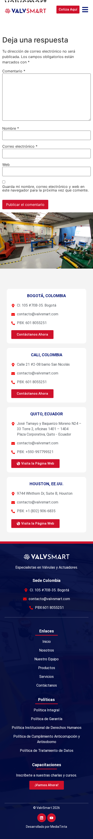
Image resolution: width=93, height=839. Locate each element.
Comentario (13, 71)
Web (6, 164)
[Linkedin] (41, 817)
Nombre (10, 128)
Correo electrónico (19, 146)
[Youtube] (51, 817)
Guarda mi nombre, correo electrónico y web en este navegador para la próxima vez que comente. (45, 188)
